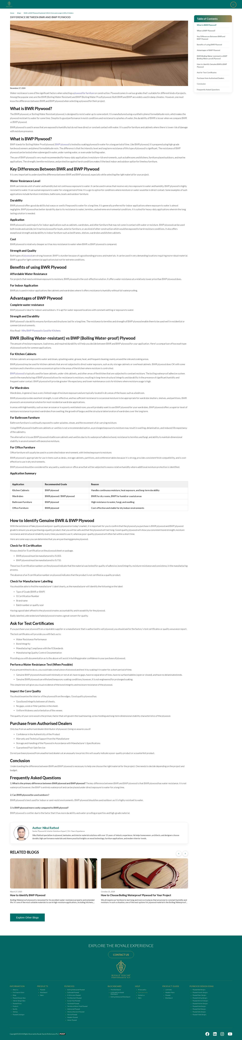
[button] (121, 549)
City (97, 533)
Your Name (100, 506)
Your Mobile (101, 519)
